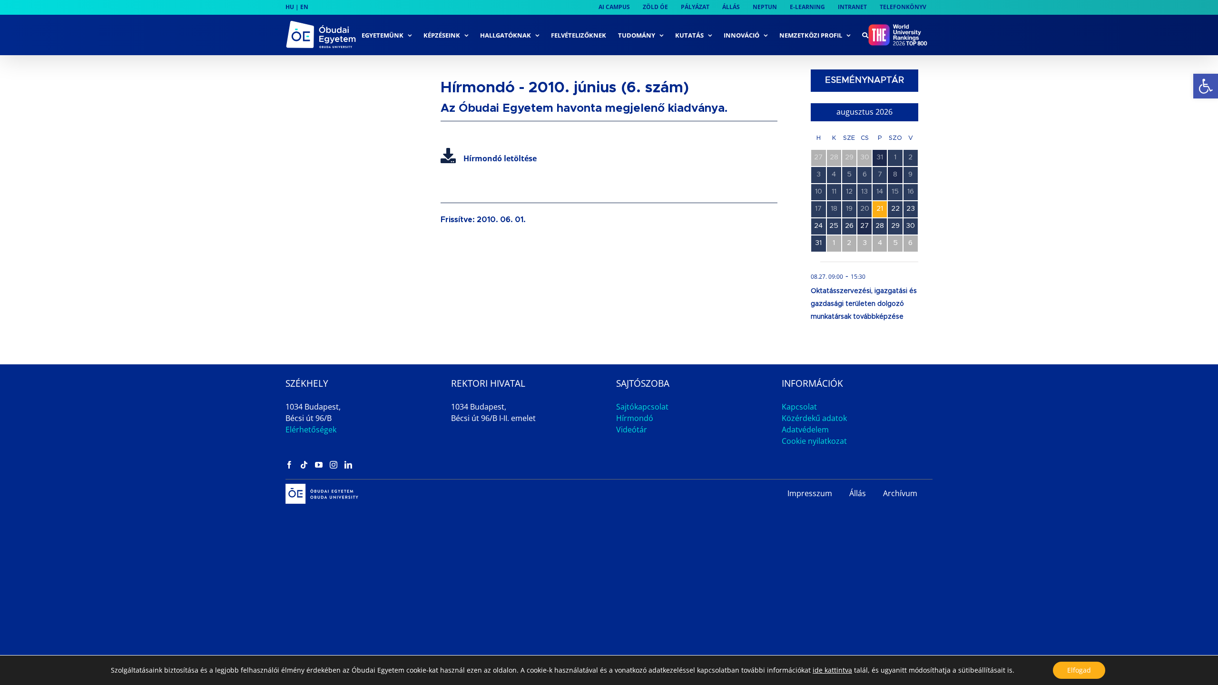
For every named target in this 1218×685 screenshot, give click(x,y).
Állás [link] (857, 493)
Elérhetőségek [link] (310, 429)
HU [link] (289, 7)
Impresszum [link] (809, 493)
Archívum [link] (900, 493)
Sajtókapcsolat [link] (642, 406)
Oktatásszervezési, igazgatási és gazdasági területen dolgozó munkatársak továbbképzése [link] (864, 304)
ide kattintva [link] (832, 670)
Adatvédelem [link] (805, 429)
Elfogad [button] (1079, 670)
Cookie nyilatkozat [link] (814, 441)
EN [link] (304, 7)
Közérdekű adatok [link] (814, 418)
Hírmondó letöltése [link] (500, 158)
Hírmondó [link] (634, 418)
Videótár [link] (631, 429)
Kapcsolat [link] (799, 406)
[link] (1205, 86)
